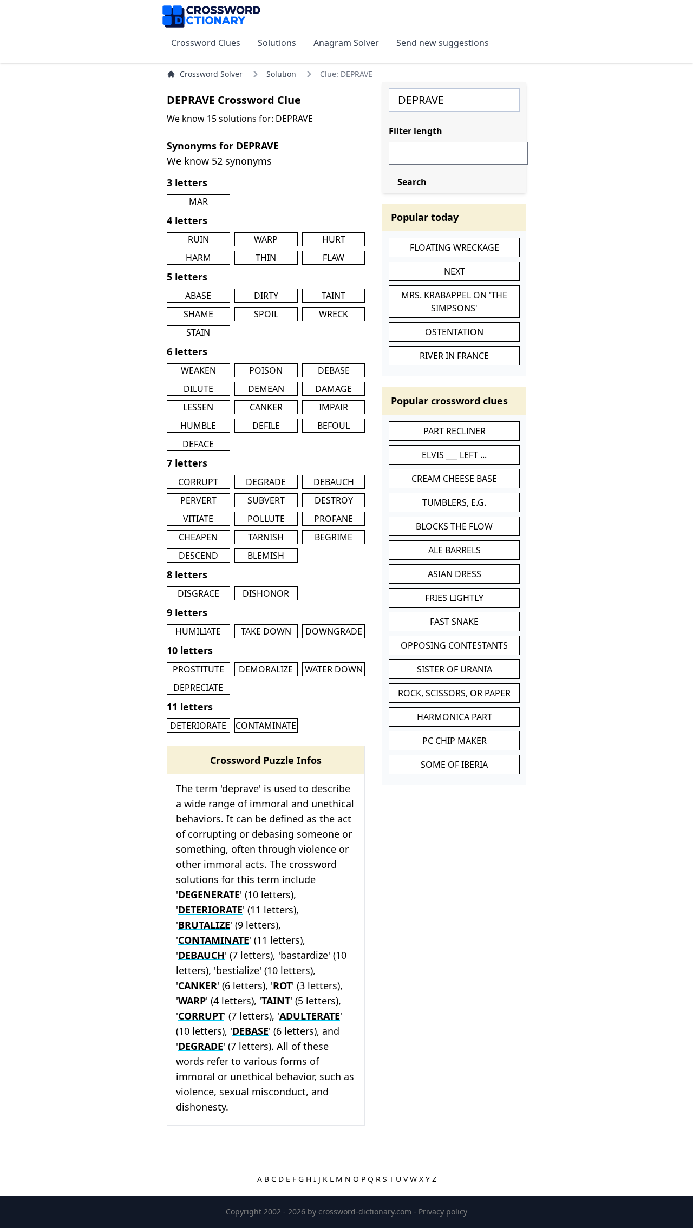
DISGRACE (198, 593)
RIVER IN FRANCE (454, 356)
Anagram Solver (346, 43)
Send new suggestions (442, 43)
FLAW (333, 258)
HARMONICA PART (454, 717)
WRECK (333, 314)
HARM (198, 258)
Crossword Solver (211, 74)
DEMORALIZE (266, 669)
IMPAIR (333, 407)
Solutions (277, 43)
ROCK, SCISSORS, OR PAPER (454, 693)
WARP (266, 239)
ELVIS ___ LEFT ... (454, 455)
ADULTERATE (309, 1015)
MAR (198, 201)
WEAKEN (198, 370)
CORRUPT (198, 482)
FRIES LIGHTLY (454, 598)
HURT (333, 239)
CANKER (266, 407)
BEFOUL (333, 426)
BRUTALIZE (204, 924)
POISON (266, 370)
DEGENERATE (209, 894)
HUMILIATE (198, 631)
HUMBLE (198, 426)
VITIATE (198, 519)
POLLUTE (266, 519)
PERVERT (198, 500)
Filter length (415, 131)
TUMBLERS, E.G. (454, 502)
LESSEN (198, 407)
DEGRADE (266, 482)
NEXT (454, 271)
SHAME (198, 314)
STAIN (198, 332)
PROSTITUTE (198, 669)
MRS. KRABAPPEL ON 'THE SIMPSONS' (454, 301)
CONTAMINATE (266, 725)
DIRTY (266, 296)
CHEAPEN (198, 537)
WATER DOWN (334, 669)
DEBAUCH (333, 482)
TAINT (333, 296)
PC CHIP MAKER (454, 741)
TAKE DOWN (266, 631)
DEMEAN (266, 389)
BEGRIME (333, 537)
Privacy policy (443, 1211)
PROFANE (333, 519)
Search (412, 182)
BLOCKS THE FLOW (454, 526)
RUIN (198, 239)
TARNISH (266, 537)
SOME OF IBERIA (454, 764)
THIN (266, 258)
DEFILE (266, 426)
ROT (282, 985)
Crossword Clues (205, 43)
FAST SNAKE (454, 622)
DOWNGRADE (333, 631)
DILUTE (198, 389)
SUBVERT (266, 500)
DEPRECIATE (198, 688)
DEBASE (334, 370)
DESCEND (198, 555)
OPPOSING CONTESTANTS (454, 645)
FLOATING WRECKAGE (454, 247)
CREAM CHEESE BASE (454, 479)
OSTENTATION (454, 332)
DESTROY (334, 500)
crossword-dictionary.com (366, 1211)
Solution (281, 74)
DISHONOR (266, 593)
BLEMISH (265, 555)
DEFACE (198, 444)
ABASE (198, 296)
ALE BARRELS (454, 550)
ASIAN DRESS (454, 574)
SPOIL (266, 314)
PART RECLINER (454, 431)
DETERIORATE (198, 725)
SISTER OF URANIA (454, 669)
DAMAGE (333, 389)
